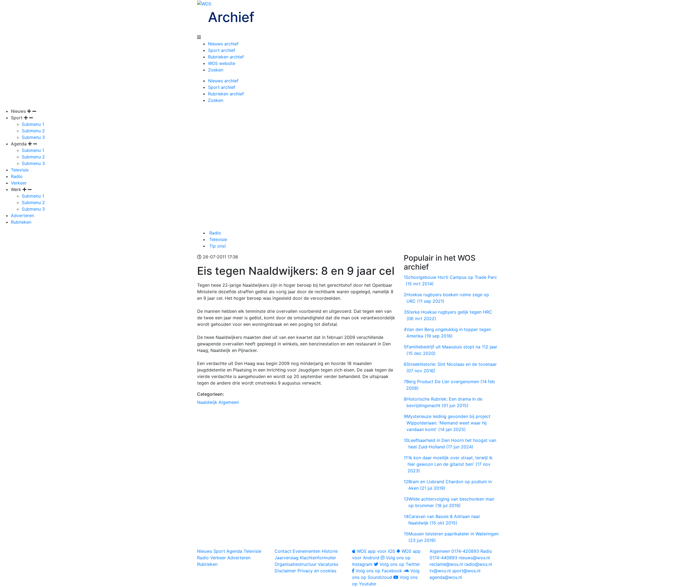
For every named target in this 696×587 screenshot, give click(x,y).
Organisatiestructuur (295, 564)
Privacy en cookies (316, 570)
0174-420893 (454, 551)
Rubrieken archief (226, 57)
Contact (283, 551)
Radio (17, 176)
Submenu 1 (33, 124)
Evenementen (306, 551)
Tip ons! (217, 246)
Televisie (20, 170)
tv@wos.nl (440, 570)
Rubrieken (21, 222)
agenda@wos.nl (446, 577)
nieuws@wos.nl (474, 557)
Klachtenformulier (318, 557)
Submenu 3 (33, 137)
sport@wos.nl (466, 570)
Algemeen (229, 402)
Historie (330, 551)
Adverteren (22, 215)
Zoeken (215, 70)
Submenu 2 (33, 130)
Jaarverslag (287, 557)
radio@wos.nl (478, 564)
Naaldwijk (207, 402)
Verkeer (19, 183)
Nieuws (204, 551)
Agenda (234, 551)
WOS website (221, 63)
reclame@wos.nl (446, 564)
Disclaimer (285, 570)
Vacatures (328, 564)
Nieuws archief (223, 43)
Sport (219, 551)
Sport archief (221, 50)
